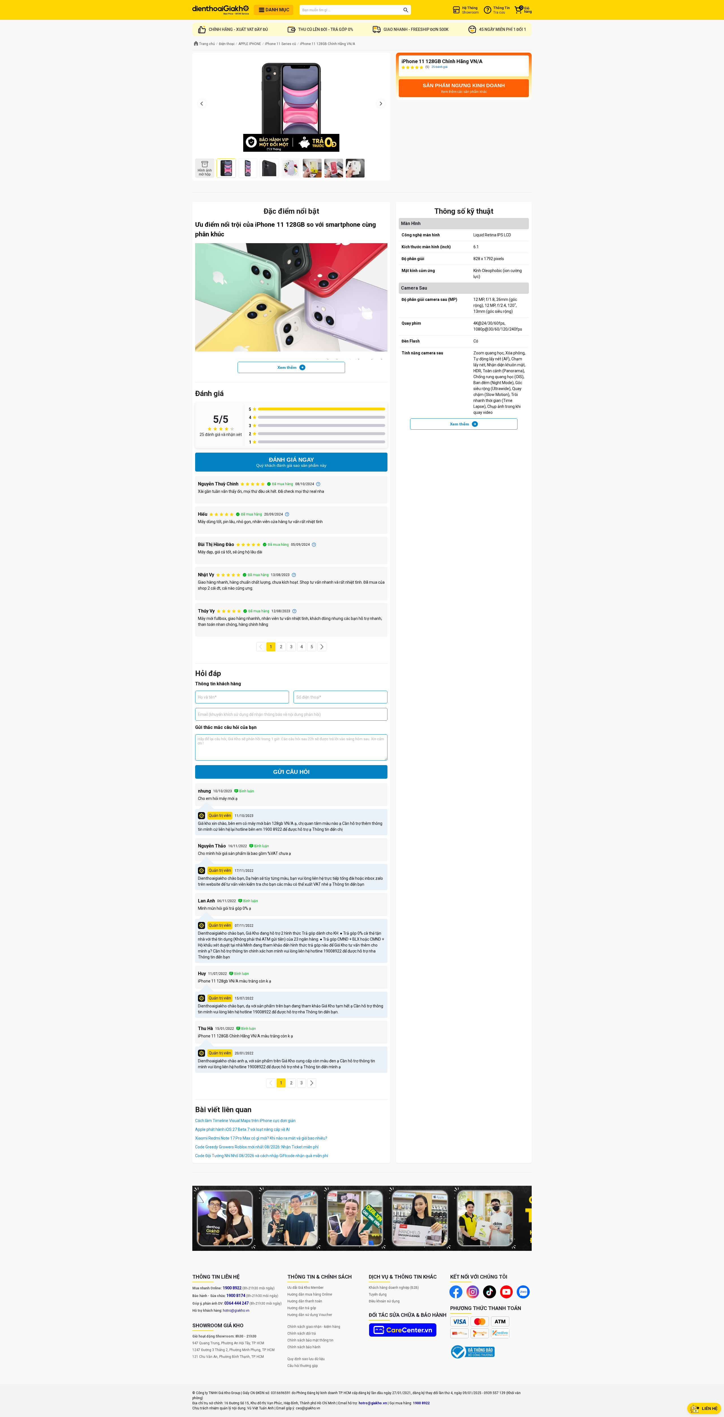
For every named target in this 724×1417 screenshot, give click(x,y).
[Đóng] (362, 766)
